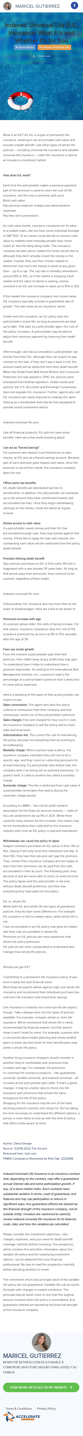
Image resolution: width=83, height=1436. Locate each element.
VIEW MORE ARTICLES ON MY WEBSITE (39, 1387)
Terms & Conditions (18, 1408)
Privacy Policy (46, 1408)
